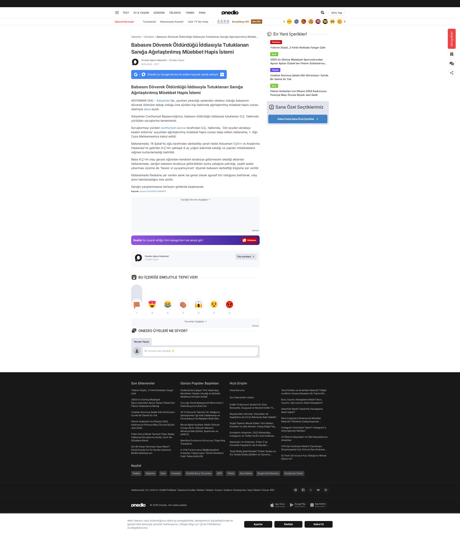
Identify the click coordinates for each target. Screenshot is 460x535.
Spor (274, 54)
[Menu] (117, 12)
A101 (219, 473)
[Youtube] (318, 490)
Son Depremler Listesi (242, 397)
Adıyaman (163, 100)
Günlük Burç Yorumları (198, 473)
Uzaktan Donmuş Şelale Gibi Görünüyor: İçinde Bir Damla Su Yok (299, 77)
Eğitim (237, 143)
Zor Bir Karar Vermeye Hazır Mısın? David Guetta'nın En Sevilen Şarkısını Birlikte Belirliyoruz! (151, 449)
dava (147, 109)
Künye (265, 490)
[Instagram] (296, 490)
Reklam (201, 490)
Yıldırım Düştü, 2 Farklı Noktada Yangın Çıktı (297, 47)
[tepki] (136, 304)
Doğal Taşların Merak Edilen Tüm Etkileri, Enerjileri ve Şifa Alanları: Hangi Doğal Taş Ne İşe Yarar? (252, 426)
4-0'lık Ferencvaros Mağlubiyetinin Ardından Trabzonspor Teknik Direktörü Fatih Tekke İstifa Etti (202, 453)
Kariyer (219, 490)
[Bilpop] (318, 21)
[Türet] (303, 21)
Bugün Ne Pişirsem (268, 473)
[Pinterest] (326, 490)
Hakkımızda (137, 490)
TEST (126, 12)
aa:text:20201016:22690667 (153, 191)
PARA (202, 12)
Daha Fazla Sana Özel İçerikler (296, 118)
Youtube (176, 473)
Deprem (150, 473)
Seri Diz (256, 21)
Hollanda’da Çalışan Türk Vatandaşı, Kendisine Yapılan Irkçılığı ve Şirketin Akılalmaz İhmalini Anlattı (200, 393)
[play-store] (298, 505)
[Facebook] (303, 490)
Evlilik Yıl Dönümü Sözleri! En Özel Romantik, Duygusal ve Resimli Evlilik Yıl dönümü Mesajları (251, 407)
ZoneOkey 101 (240, 21)
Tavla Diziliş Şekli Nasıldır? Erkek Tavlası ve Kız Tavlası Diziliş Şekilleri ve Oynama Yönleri (253, 454)
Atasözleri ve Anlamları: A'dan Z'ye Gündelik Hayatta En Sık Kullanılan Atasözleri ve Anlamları (249, 445)
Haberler (136, 36)
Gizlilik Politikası (167, 490)
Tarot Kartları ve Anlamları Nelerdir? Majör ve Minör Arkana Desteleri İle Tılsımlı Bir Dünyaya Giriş (304, 393)
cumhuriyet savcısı (173, 128)
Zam (163, 473)
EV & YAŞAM (141, 12)
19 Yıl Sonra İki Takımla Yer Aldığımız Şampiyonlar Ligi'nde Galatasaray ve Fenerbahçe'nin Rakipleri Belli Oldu (200, 415)
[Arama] (322, 12)
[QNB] (296, 21)
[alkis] (339, 21)
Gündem (149, 36)
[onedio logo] (230, 12)
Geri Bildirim (151, 490)
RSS (272, 490)
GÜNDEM (159, 12)
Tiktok (230, 473)
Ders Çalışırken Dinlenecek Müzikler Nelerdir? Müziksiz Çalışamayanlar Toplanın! (301, 421)
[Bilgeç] (310, 21)
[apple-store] (278, 505)
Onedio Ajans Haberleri (162, 60)
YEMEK (190, 12)
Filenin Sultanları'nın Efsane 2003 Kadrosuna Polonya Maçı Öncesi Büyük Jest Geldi (298, 93)
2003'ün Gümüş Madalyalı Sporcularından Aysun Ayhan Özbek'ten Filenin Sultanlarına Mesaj (297, 61)
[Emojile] (325, 21)
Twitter (136, 473)
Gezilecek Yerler (294, 473)
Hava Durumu (237, 390)
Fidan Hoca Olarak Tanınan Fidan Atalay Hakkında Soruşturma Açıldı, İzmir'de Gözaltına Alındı (152, 437)
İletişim (210, 490)
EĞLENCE (175, 12)
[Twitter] (311, 490)
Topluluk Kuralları (186, 490)
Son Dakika (246, 473)
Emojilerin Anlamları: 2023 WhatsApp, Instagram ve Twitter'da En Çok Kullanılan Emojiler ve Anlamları (252, 435)
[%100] (289, 21)
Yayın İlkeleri (254, 490)
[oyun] (332, 21)
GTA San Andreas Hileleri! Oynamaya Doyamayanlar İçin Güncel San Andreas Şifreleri (303, 449)
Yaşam (275, 70)
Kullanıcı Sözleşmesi (235, 490)
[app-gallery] (319, 505)
